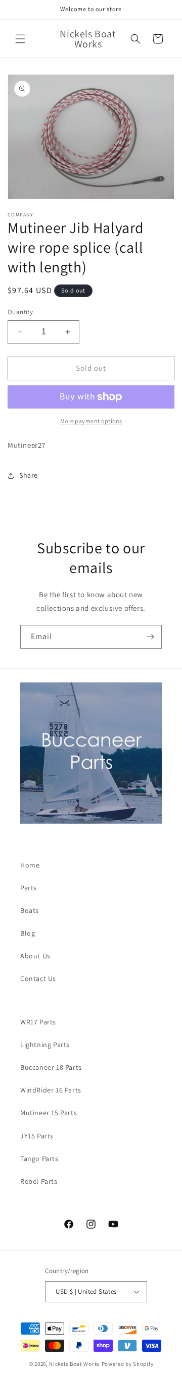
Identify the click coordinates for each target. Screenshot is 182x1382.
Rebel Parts (39, 1181)
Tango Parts (39, 1158)
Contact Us (38, 978)
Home (29, 865)
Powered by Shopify (128, 1363)
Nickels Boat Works (74, 1363)
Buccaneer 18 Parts (51, 1067)
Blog (27, 933)
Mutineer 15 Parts (48, 1112)
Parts (28, 887)
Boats (29, 910)
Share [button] (28, 475)
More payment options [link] (91, 421)
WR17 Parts (38, 1021)
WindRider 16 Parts (50, 1090)
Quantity (20, 312)
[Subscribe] (150, 637)
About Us (35, 955)
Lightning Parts (45, 1044)
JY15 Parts (37, 1135)
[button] (20, 39)
